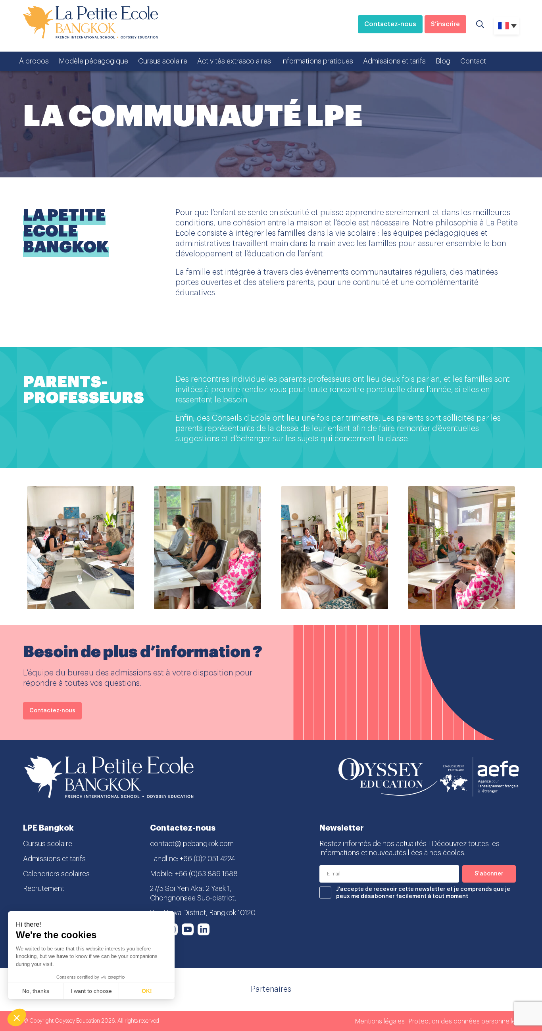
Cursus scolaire (162, 61)
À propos (34, 61)
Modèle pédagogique (93, 61)
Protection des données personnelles (464, 1021)
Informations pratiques (317, 61)
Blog (443, 61)
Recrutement (43, 888)
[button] (16, 1017)
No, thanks (35, 991)
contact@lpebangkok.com (192, 843)
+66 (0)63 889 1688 (206, 873)
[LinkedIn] (203, 929)
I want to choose (91, 991)
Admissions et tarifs (394, 61)
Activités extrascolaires (234, 61)
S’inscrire (445, 24)
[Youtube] (188, 929)
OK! (147, 991)
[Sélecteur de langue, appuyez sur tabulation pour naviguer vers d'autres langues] (506, 26)
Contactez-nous (390, 24)
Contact (473, 61)
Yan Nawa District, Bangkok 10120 (203, 912)
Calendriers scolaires (56, 873)
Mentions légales (380, 1021)
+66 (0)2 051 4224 (207, 858)
